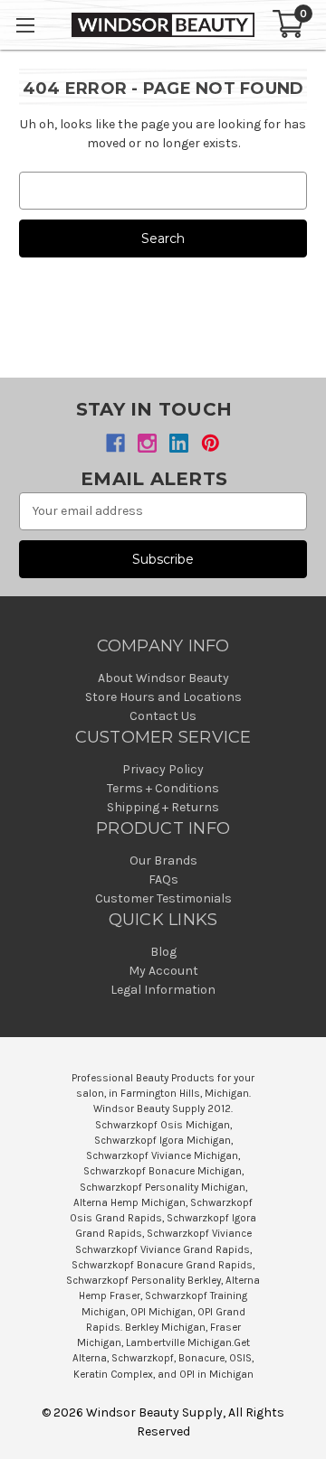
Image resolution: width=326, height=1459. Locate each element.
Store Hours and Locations (163, 697)
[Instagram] (147, 443)
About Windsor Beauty (163, 678)
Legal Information (163, 989)
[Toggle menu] (25, 25)
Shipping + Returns (163, 807)
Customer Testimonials (163, 898)
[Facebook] (115, 443)
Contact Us (163, 716)
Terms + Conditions (163, 788)
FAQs (163, 879)
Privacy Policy (163, 769)
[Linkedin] (178, 443)
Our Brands (163, 860)
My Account (163, 970)
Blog (163, 951)
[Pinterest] (210, 443)
